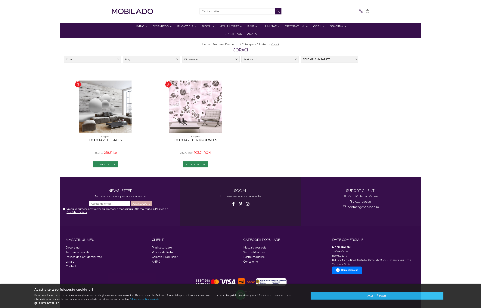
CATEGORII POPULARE (261, 240)
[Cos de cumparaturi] (367, 11)
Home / (207, 44)
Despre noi (73, 247)
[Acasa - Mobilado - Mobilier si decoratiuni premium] (132, 11)
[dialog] (240, 296)
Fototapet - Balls (105, 140)
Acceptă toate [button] (377, 295)
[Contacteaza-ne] (360, 11)
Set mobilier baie (254, 252)
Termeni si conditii (77, 252)
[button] (167, 303)
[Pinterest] (240, 204)
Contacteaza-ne (349, 270)
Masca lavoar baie (254, 247)
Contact (71, 266)
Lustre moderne (254, 257)
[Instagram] (247, 204)
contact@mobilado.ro (363, 207)
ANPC (156, 261)
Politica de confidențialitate (144, 298)
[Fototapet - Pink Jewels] (195, 107)
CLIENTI (158, 240)
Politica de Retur (163, 252)
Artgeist (105, 136)
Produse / (219, 44)
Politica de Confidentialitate (84, 257)
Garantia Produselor (165, 257)
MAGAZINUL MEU (80, 240)
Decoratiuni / (233, 44)
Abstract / (265, 44)
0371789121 (363, 201)
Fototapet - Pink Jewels (195, 140)
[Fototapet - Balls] (105, 107)
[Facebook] (233, 204)
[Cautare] (278, 11)
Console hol (251, 261)
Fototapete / (250, 44)
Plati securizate (162, 247)
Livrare (70, 261)
